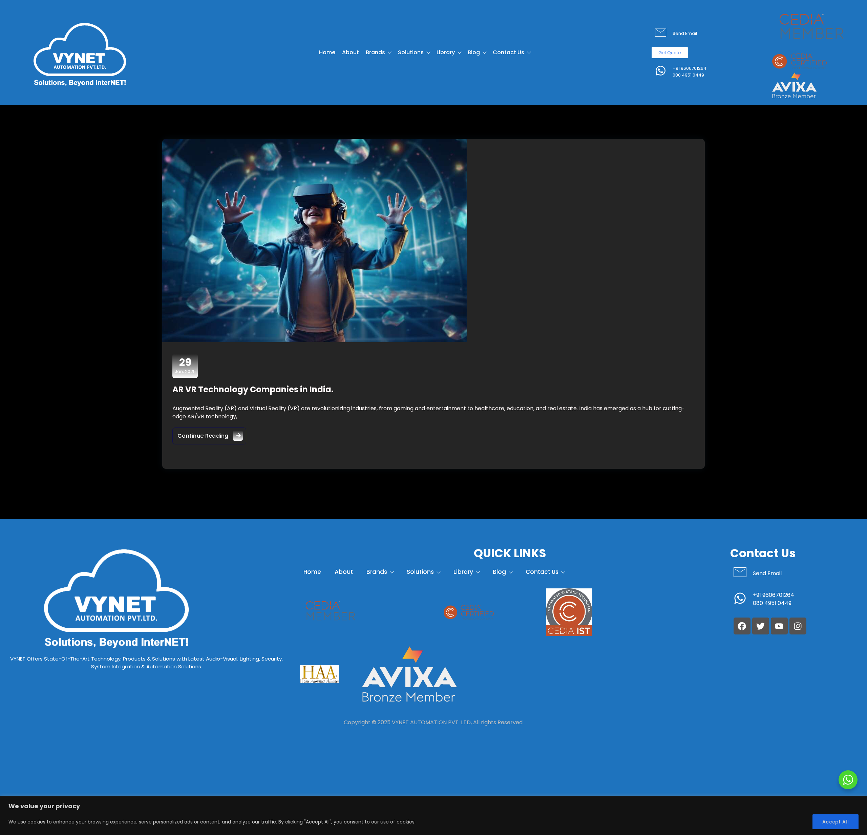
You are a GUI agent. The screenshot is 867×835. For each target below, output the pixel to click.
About (350, 52)
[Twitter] (760, 626)
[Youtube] (779, 626)
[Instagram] (797, 626)
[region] (433, 815)
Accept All (835, 821)
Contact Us (508, 52)
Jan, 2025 (185, 365)
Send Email (685, 33)
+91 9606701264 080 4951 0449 (689, 71)
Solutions (411, 52)
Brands (375, 52)
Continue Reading (211, 433)
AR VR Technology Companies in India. (253, 389)
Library (446, 52)
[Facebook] (742, 626)
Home (327, 52)
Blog (474, 52)
